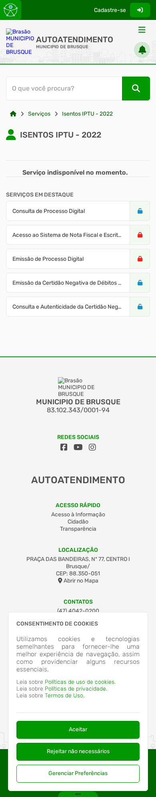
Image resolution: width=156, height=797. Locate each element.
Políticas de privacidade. (76, 688)
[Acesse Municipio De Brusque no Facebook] (64, 447)
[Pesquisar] (136, 88)
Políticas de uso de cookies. (80, 682)
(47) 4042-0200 (78, 611)
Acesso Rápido (78, 505)
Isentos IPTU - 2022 (87, 113)
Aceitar (78, 729)
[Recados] (142, 50)
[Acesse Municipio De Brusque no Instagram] (92, 447)
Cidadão (78, 521)
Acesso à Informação (78, 514)
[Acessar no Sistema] (140, 10)
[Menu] (142, 30)
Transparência (78, 528)
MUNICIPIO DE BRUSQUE (62, 46)
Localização (78, 550)
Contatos (78, 601)
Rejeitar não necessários (78, 751)
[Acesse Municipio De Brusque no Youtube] (78, 447)
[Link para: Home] (13, 113)
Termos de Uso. (64, 695)
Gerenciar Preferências (78, 773)
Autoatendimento (74, 39)
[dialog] (78, 701)
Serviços (39, 113)
